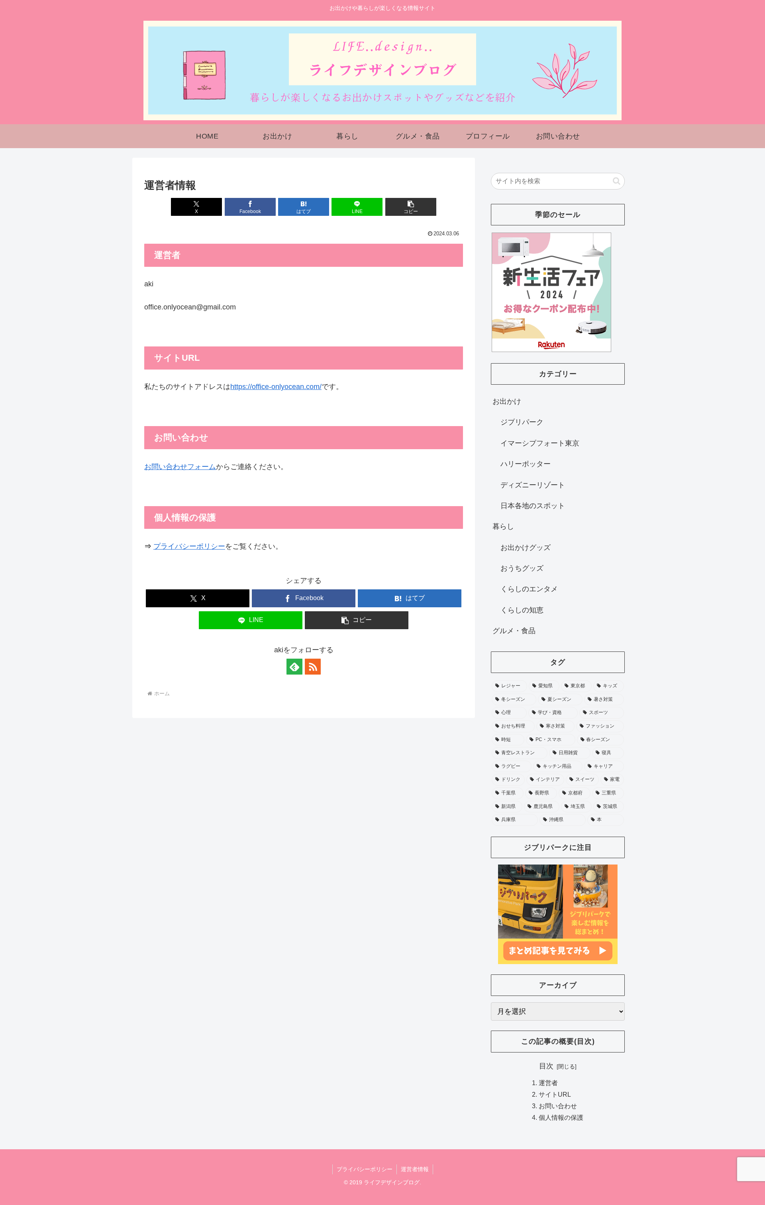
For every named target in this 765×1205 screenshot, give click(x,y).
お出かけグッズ (525, 548)
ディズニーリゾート (532, 485)
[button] (410, 207)
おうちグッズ (521, 568)
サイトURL (555, 1094)
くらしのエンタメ (529, 589)
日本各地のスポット (532, 506)
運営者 (548, 1082)
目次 (546, 1066)
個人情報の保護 (561, 1117)
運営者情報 (415, 1169)
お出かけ (506, 401)
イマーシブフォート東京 (539, 443)
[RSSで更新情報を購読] (313, 667)
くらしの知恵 (521, 610)
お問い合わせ (558, 1105)
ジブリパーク (521, 422)
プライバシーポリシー (189, 546)
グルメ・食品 (514, 631)
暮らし (503, 526)
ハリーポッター (525, 464)
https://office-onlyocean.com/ (276, 387)
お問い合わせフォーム (180, 467)
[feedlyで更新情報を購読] (294, 667)
